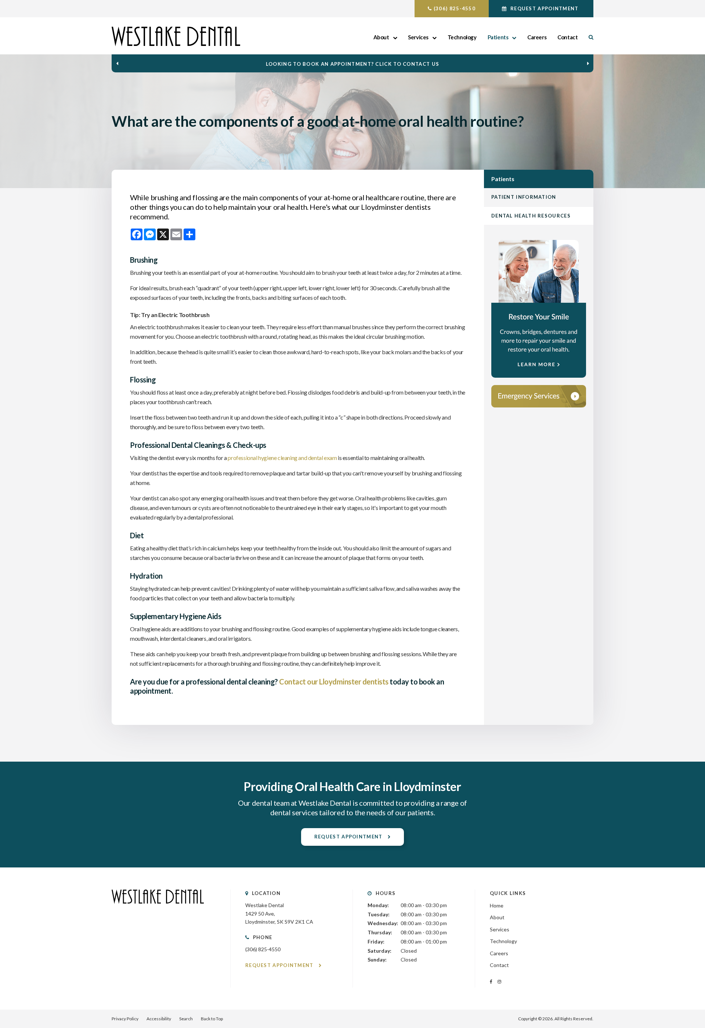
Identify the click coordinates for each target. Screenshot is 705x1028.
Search (588, 37)
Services (418, 37)
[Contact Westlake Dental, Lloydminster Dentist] (538, 396)
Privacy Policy (125, 1018)
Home (496, 905)
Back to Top (212, 1018)
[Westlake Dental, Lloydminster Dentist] (158, 911)
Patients (498, 37)
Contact (567, 37)
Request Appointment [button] (544, 8)
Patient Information (523, 197)
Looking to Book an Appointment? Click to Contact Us (352, 64)
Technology (462, 37)
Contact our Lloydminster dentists (333, 681)
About (381, 37)
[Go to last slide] (117, 63)
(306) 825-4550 (455, 8)
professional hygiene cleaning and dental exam (282, 457)
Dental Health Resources (531, 216)
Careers (536, 37)
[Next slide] (587, 63)
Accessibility (159, 1018)
